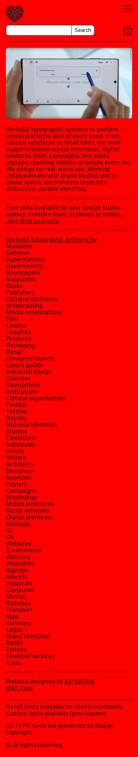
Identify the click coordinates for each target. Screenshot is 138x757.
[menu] (126, 9)
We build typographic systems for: (52, 239)
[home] (15, 14)
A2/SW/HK (79, 681)
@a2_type (19, 688)
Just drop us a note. (33, 220)
